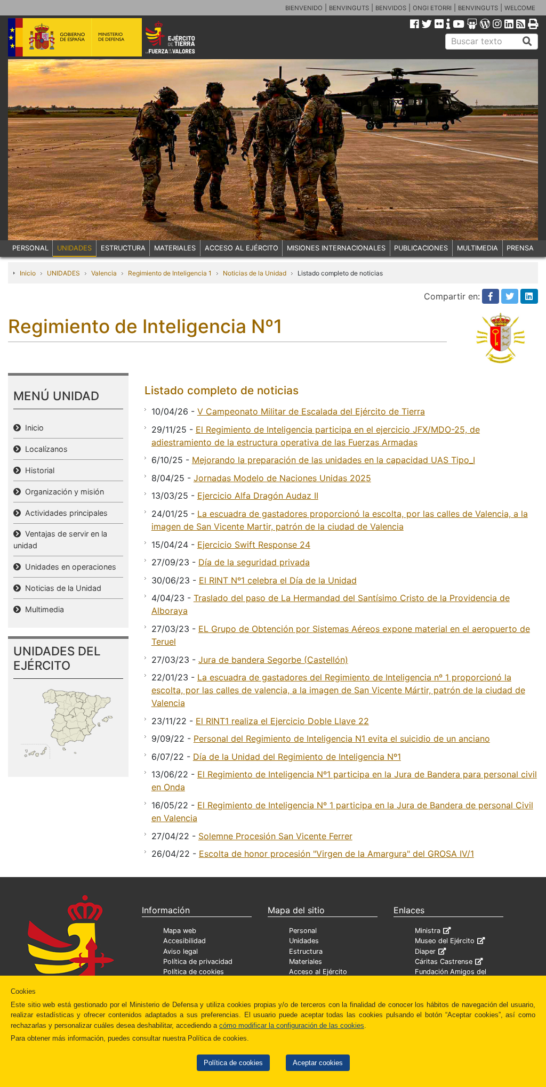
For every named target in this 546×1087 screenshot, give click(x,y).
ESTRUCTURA (123, 248)
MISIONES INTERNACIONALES (336, 248)
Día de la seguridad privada (254, 562)
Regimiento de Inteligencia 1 (170, 273)
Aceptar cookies (318, 1063)
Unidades (304, 941)
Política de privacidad (197, 962)
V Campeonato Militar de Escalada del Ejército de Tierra (311, 411)
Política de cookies (233, 1063)
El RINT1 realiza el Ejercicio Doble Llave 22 (282, 721)
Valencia (104, 273)
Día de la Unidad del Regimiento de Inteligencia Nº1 (297, 756)
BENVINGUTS (349, 8)
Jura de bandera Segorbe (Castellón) (273, 659)
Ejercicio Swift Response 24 (253, 544)
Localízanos (44, 448)
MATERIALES (175, 248)
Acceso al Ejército (318, 972)
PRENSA (520, 248)
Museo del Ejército (445, 941)
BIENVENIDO (304, 8)
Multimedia (42, 609)
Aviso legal (180, 951)
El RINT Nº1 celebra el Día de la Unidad (278, 580)
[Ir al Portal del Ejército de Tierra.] (180, 36)
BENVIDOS (390, 8)
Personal (303, 931)
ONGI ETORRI (432, 8)
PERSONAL (30, 248)
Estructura (306, 951)
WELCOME (519, 8)
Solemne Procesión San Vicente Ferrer (275, 836)
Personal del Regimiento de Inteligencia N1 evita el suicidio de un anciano (342, 738)
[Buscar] (527, 41)
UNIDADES (74, 248)
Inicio (28, 273)
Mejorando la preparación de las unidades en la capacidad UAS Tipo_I (333, 460)
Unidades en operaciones (68, 566)
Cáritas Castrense (443, 962)
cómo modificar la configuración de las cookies (291, 1025)
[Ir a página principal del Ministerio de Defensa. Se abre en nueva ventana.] (75, 36)
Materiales (305, 962)
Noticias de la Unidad (254, 273)
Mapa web (179, 931)
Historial (37, 470)
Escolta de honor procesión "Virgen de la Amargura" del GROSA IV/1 (336, 853)
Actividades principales (64, 512)
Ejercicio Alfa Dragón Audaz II (257, 495)
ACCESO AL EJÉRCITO (241, 248)
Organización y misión (62, 491)
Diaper (425, 951)
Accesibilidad (184, 941)
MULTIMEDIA (477, 248)
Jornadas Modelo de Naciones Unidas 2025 (282, 478)
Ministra (427, 931)
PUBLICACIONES (421, 248)
